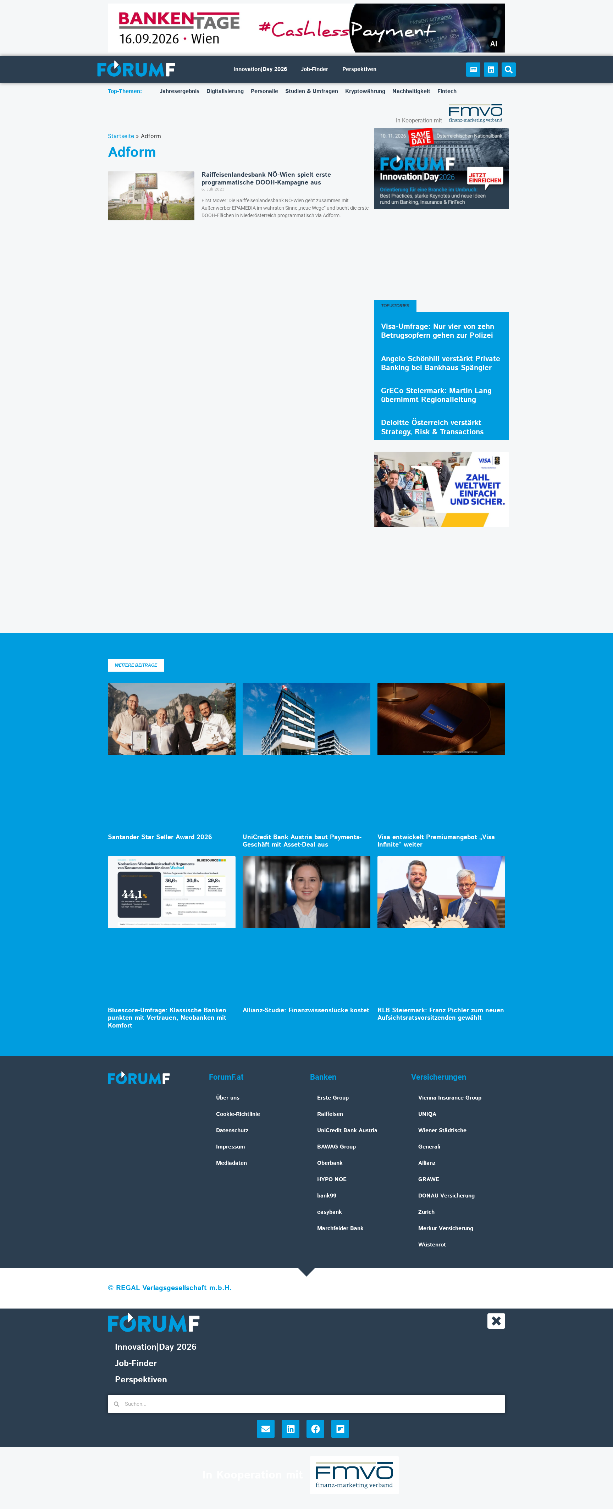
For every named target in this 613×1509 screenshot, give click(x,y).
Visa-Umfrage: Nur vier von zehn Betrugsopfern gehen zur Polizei (437, 331)
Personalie (264, 91)
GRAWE (428, 1179)
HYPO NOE (332, 1179)
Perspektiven (359, 69)
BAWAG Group (336, 1147)
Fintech (447, 91)
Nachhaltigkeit (411, 91)
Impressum (230, 1147)
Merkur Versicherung (445, 1228)
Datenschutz (232, 1131)
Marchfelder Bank (340, 1228)
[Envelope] (266, 1429)
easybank (329, 1212)
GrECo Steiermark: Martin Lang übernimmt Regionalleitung (436, 395)
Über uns (227, 1098)
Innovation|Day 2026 (260, 69)
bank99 (326, 1196)
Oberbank (330, 1163)
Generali (429, 1147)
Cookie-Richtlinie (238, 1114)
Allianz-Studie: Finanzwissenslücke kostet (306, 1010)
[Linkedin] (491, 69)
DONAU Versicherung (446, 1196)
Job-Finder (314, 69)
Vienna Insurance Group (449, 1098)
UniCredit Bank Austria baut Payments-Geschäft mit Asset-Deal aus (302, 841)
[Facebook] (315, 1429)
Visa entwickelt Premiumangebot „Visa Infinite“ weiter (436, 841)
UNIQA (427, 1114)
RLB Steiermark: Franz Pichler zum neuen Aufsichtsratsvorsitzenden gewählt (440, 1014)
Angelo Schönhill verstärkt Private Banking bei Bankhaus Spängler (440, 363)
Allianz (427, 1163)
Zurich (426, 1212)
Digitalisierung (225, 91)
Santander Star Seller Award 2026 (160, 837)
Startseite (121, 135)
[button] (509, 69)
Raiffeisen (330, 1114)
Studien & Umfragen (311, 91)
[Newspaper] (473, 69)
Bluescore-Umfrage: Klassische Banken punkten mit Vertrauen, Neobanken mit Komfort (167, 1018)
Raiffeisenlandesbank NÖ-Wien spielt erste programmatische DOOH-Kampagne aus (266, 178)
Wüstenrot (432, 1245)
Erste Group (333, 1098)
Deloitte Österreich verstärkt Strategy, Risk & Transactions (432, 427)
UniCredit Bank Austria (347, 1131)
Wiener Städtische (442, 1131)
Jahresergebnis (179, 91)
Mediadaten (231, 1163)
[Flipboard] (340, 1429)
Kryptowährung (365, 91)
